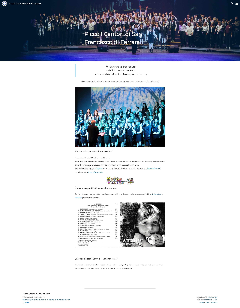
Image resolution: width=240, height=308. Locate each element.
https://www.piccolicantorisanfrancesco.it (35, 300)
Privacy (202, 302)
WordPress (207, 300)
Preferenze (214, 302)
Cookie (207, 302)
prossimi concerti (154, 169)
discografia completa (95, 172)
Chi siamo (99, 169)
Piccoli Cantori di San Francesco (25, 3)
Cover (215, 300)
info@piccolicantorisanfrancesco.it (59, 300)
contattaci (78, 198)
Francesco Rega (212, 297)
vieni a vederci (156, 194)
